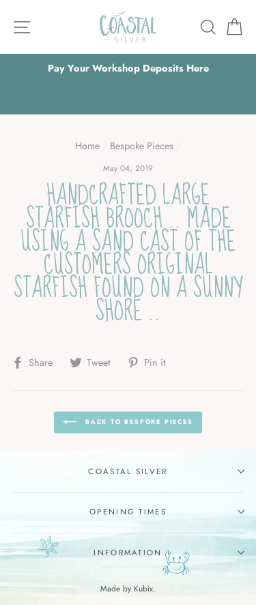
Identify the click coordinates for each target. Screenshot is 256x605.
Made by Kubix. (128, 588)
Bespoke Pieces (141, 146)
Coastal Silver (127, 471)
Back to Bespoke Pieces (137, 421)
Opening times (128, 511)
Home (87, 146)
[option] (128, 68)
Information (128, 552)
